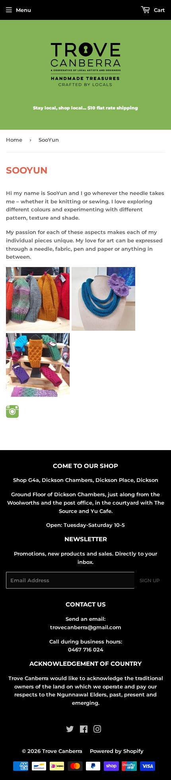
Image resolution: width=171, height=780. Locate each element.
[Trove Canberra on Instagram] (97, 730)
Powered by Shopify (117, 751)
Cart (158, 10)
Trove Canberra (62, 751)
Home (14, 139)
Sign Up (150, 580)
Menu (23, 10)
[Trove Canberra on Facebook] (84, 730)
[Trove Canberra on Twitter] (70, 730)
